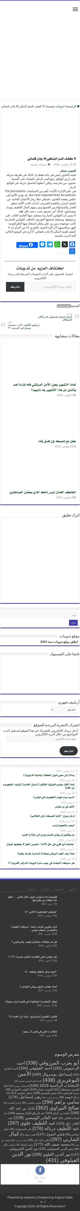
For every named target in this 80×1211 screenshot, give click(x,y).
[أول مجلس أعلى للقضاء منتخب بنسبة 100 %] (68, 961)
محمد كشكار (24, 1144)
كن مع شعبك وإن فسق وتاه (57, 441)
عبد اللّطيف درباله (55, 1128)
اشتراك (15, 286)
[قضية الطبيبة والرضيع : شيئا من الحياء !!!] (68, 1021)
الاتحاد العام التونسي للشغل (28, 1081)
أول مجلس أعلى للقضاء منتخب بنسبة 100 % (32, 956)
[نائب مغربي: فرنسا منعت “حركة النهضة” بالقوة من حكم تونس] (68, 931)
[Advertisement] (40, 45)
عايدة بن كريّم (58, 1113)
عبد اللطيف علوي (32, 1122)
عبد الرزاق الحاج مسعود (26, 1113)
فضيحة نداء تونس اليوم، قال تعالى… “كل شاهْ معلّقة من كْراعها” (32, 898)
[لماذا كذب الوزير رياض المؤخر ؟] (68, 991)
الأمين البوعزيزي (48, 1077)
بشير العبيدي (45, 1093)
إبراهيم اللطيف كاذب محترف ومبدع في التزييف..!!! (23, 325)
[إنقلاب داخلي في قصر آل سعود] (68, 1036)
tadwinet (29, 1197)
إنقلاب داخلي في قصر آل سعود (40, 1031)
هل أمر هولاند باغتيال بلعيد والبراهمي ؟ (34, 941)
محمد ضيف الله (52, 1144)
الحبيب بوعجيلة (66, 1089)
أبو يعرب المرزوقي (52, 1063)
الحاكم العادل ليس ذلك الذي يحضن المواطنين (42, 492)
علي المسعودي (21, 1129)
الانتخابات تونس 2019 (16, 1086)
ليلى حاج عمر (39, 1140)
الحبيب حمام (68, 170)
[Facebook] (45, 1202)
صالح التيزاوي (57, 1108)
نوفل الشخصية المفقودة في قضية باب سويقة (31, 1001)
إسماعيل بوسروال (52, 1074)
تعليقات (31, 889)
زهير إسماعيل (25, 1097)
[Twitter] (41, 1202)
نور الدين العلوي (51, 1154)
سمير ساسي (31, 1102)
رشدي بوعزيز (50, 1097)
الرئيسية (71, 106)
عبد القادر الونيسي (36, 1117)
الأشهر (72, 889)
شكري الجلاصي (12, 1103)
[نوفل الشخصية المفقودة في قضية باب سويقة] (68, 1006)
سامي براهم (60, 1101)
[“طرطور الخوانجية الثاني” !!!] (68, 916)
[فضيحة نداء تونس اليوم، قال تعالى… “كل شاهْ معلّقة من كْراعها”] (68, 901)
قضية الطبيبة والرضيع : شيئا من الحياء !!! (33, 1016)
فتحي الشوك (50, 1134)
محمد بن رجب (19, 1140)
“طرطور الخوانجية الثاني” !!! (41, 911)
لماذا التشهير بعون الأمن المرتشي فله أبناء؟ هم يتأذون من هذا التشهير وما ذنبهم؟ (44, 387)
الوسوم (58, 889)
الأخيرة (45, 889)
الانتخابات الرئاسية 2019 (54, 1085)
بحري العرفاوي (68, 1093)
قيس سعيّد (28, 1134)
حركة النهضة (69, 1097)
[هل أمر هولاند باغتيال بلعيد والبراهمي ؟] (68, 946)
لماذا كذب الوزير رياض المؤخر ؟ (38, 986)
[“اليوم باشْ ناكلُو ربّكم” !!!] (68, 976)
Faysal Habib (64, 1197)
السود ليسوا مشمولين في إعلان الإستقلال (55, 317)
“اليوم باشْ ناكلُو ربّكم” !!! (41, 971)
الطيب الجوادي (17, 1089)
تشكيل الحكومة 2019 (19, 1093)
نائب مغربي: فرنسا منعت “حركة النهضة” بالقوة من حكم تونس (33, 928)
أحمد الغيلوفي (35, 1068)
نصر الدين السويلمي (56, 1149)
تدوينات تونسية (55, 106)
